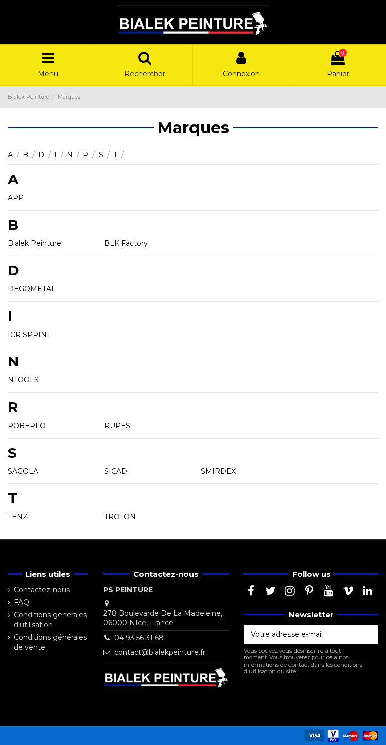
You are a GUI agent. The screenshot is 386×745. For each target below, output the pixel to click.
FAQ (21, 602)
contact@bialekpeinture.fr (159, 652)
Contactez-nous (42, 589)
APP (16, 197)
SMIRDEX (218, 471)
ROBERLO (27, 425)
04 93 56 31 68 (139, 637)
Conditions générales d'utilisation (50, 619)
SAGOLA (23, 471)
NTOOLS (23, 379)
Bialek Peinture (34, 243)
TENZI (19, 516)
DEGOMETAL (32, 288)
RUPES (117, 425)
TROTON (120, 516)
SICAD (115, 471)
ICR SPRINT (29, 334)
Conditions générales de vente (50, 642)
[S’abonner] (367, 634)
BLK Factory (126, 243)
